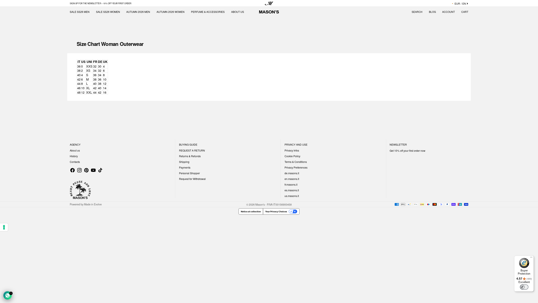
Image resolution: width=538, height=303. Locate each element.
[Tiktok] (100, 170)
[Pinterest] (86, 170)
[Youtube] (93, 170)
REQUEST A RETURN (192, 150)
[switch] (524, 287)
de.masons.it (292, 173)
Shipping (184, 161)
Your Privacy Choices (276, 211)
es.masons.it (292, 190)
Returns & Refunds (190, 156)
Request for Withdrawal (192, 179)
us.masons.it (292, 196)
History (74, 156)
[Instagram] (79, 170)
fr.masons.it (291, 184)
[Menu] (531, 258)
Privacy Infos (292, 150)
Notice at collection (251, 211)
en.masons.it (292, 179)
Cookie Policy (292, 156)
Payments (184, 167)
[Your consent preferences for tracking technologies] (4, 227)
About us (75, 150)
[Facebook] (72, 170)
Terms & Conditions (296, 161)
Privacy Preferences (296, 167)
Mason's (260, 204)
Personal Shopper (189, 173)
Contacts (75, 161)
